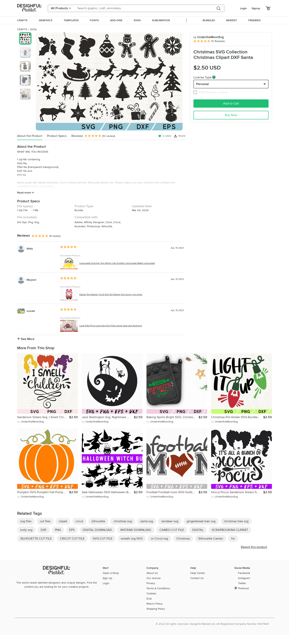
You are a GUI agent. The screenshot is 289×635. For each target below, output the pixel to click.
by (30, 421)
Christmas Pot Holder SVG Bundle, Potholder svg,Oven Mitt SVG (237, 417)
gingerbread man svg (201, 521)
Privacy (150, 583)
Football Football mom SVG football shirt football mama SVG (172, 492)
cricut (79, 521)
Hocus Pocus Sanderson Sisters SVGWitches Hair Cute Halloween (237, 492)
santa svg (146, 521)
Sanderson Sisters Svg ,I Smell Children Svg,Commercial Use (43, 417)
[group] (109, 81)
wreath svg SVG (132, 539)
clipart (63, 521)
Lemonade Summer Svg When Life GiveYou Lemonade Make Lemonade (117, 263)
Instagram (244, 578)
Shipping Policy (155, 608)
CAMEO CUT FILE (171, 530)
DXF (44, 530)
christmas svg (122, 521)
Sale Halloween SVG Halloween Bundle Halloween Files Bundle (108, 492)
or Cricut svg (159, 539)
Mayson (31, 279)
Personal (202, 84)
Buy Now (231, 115)
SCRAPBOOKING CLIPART (230, 530)
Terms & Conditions (158, 588)
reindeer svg (169, 521)
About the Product (29, 136)
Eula (149, 598)
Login (243, 8)
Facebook (244, 573)
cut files (45, 521)
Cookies (151, 593)
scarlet (31, 311)
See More (27, 339)
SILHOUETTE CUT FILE (36, 539)
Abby (30, 248)
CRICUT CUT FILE (72, 539)
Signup (256, 8)
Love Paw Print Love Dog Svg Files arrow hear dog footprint (110, 325)
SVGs (33, 29)
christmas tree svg (236, 521)
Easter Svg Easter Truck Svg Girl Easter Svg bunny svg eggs (110, 294)
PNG (58, 530)
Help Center (197, 573)
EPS (72, 530)
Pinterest (243, 588)
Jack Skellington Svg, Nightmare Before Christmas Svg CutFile (108, 417)
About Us (152, 573)
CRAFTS (22, 29)
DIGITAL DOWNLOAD (97, 530)
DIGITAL (197, 530)
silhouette (98, 521)
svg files (25, 521)
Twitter (242, 583)
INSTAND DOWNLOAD (135, 530)
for (233, 539)
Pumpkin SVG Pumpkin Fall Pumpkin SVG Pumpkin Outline (43, 492)
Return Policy (154, 603)
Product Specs (57, 136)
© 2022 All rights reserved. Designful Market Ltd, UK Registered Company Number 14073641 (212, 624)
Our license (153, 578)
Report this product (254, 547)
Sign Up (107, 578)
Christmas (183, 539)
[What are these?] (213, 77)
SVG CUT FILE (102, 539)
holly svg (26, 530)
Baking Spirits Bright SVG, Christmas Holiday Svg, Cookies (172, 417)
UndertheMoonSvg (208, 37)
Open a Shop (111, 573)
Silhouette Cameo (210, 539)
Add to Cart (231, 103)
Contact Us (197, 578)
